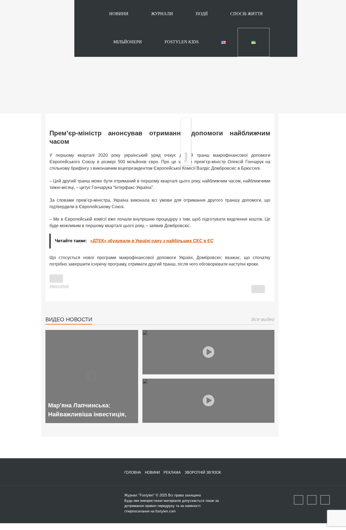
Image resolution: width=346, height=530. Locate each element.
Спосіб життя (246, 13)
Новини (118, 13)
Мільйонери (127, 42)
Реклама (172, 472)
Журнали (162, 13)
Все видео (262, 319)
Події (202, 13)
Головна (132, 472)
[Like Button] (56, 278)
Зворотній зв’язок (203, 472)
